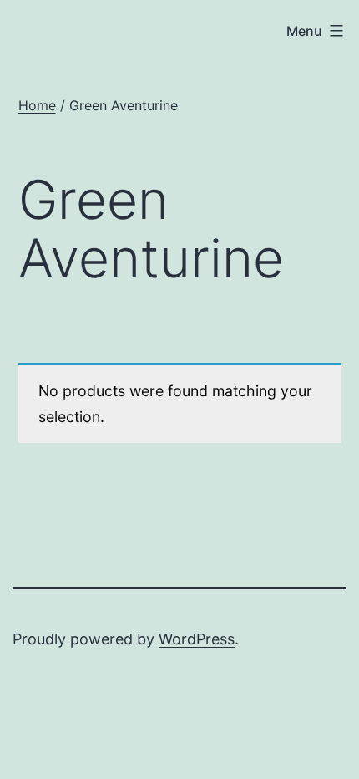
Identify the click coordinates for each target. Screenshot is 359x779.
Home (37, 105)
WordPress (197, 639)
